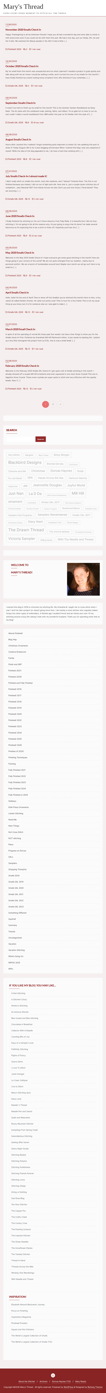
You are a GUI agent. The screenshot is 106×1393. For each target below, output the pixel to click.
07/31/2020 (11, 171)
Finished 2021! (14, 670)
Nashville (12, 819)
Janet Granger (17, 1074)
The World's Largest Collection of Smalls (29, 1335)
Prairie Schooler (14, 509)
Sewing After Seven (20, 1142)
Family (11, 658)
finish (80, 471)
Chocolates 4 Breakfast (21, 1024)
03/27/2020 (11, 324)
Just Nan (15, 493)
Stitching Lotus (18, 1180)
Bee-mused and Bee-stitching (24, 1018)
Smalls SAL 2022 (15, 900)
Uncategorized (15, 938)
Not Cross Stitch (15, 832)
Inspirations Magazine (21, 1317)
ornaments (32, 503)
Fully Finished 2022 (17, 776)
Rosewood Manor (71, 508)
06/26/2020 (11, 211)
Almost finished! (15, 633)
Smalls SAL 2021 (15, 894)
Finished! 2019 (15, 708)
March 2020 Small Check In (20, 329)
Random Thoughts (50, 509)
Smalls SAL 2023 (16, 906)
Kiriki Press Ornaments (18, 807)
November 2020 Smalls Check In (23, 29)
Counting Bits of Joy (20, 1037)
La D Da (35, 493)
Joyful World (76, 485)
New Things (13, 826)
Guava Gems (17, 1061)
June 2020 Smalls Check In (20, 216)
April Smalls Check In (17, 292)
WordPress (68, 1387)
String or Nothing (19, 1192)
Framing (12, 764)
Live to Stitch (17, 1086)
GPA (30, 477)
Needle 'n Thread (19, 1105)
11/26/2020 (11, 24)
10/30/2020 (11, 61)
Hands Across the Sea (50, 477)
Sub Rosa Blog (17, 1198)
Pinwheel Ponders (19, 1323)
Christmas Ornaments (18, 645)
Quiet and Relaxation (20, 1117)
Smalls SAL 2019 (15, 882)
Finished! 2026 (15, 745)
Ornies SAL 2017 (50, 502)
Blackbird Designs (25, 462)
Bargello (29, 455)
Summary (12, 925)
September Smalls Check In (20, 102)
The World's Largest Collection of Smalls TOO (31, 1342)
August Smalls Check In (18, 139)
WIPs (10, 969)
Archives (43, 1381)
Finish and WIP (15, 664)
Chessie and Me (17, 471)
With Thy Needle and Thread (75, 539)
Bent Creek (43, 455)
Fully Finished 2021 (17, 770)
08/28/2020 (11, 134)
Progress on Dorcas (17, 850)
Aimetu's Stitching (19, 1005)
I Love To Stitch (18, 1068)
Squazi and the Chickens (22, 1329)
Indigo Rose (13, 486)
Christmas (38, 471)
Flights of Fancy (18, 1055)
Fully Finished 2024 (17, 788)
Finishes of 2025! (16, 751)
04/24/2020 (11, 287)
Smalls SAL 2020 (15, 86)
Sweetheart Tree (54, 523)
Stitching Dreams (19, 1161)
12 (28, 199)
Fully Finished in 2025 (18, 795)
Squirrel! (12, 919)
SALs (10, 857)
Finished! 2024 (15, 732)
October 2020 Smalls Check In (22, 66)
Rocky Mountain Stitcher (22, 1124)
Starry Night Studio (20, 1148)
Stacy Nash (35, 521)
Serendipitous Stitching (21, 1136)
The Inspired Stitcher (20, 1235)
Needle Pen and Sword (21, 1111)
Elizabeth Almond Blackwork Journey (28, 1304)
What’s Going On (15, 956)
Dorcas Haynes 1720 (61, 1381)
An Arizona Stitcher (20, 1012)
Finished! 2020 (14, 49)
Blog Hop (12, 639)
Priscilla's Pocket (32, 509)
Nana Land (16, 1099)
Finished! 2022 (15, 720)
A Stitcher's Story (19, 999)
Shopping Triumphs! (17, 869)
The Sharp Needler (19, 1242)
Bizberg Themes (95, 1387)
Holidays (12, 801)
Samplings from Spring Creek (24, 1130)
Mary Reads (80, 1381)
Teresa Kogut (72, 522)
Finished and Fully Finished (20, 683)
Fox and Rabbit (15, 478)
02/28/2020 (11, 361)
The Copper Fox (18, 1211)
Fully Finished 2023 (17, 782)
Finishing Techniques (17, 757)
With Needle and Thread (22, 1279)
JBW (25, 486)
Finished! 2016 (15, 689)
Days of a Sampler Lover (22, 1043)
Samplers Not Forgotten (20, 515)
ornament (15, 501)
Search (11, 430)
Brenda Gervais (55, 463)
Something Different (17, 913)
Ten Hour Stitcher (19, 1204)
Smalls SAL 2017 (81, 515)
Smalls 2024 (13, 875)
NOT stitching (14, 838)
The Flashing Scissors (21, 1229)
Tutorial (11, 931)
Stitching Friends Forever (22, 1173)
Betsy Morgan (61, 454)
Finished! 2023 (15, 726)
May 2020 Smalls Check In (20, 252)
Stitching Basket (18, 1155)
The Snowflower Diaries (21, 1248)
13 (28, 312)
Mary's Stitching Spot (21, 1092)
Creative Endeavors (17, 652)
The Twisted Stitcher (20, 1254)
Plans (10, 844)
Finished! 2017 (14, 695)
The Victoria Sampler (59, 531)
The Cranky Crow (19, 1223)
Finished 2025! (15, 677)
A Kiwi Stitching (18, 993)
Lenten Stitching (15, 813)
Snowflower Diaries (15, 523)
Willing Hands (46, 540)
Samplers (12, 863)
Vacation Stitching (16, 950)
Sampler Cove (91, 509)
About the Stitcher (26, 1381)
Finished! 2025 (15, 739)
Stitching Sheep (18, 1186)
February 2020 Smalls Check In (22, 365)
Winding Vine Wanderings (22, 1273)
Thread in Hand (18, 1260)
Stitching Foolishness (20, 1167)
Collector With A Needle (22, 1030)
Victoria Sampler (21, 539)
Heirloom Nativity (78, 478)
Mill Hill (78, 493)
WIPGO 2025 (14, 962)
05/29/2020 (11, 247)
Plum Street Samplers (73, 503)
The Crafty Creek (19, 1217)
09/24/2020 (11, 98)
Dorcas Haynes (61, 470)
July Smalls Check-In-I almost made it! (26, 176)
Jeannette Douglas (47, 485)
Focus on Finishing (19, 1311)
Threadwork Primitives (83, 532)
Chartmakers (73, 465)
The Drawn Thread (26, 529)
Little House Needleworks (56, 495)
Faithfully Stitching (19, 1049)
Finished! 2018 (15, 701)
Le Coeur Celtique (19, 1080)
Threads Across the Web (22, 1266)
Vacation (12, 944)
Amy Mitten (14, 455)
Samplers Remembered (52, 514)
